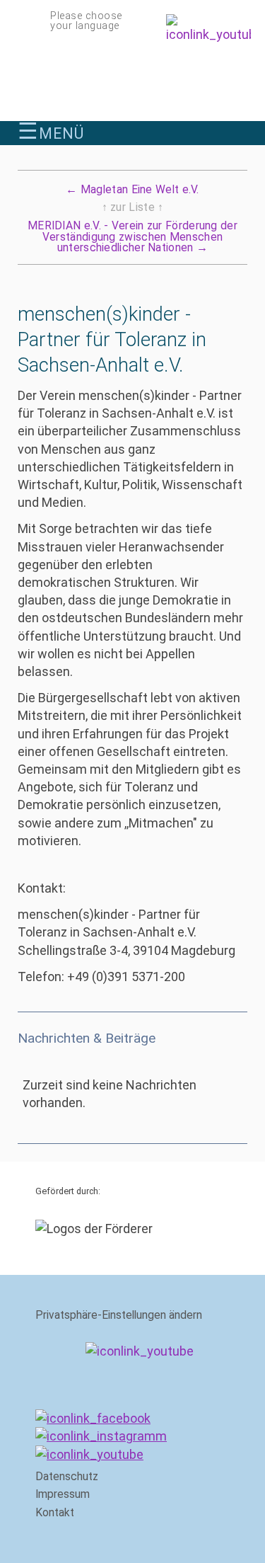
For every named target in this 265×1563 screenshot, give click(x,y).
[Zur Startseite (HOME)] (132, 80)
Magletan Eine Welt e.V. (132, 189)
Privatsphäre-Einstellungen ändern (118, 1315)
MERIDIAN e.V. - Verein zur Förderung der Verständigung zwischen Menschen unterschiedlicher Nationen (132, 236)
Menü (51, 132)
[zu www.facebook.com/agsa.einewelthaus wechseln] (93, 1418)
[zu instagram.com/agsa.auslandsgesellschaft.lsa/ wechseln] (101, 1436)
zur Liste (133, 207)
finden (238, 130)
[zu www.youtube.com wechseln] (89, 1454)
